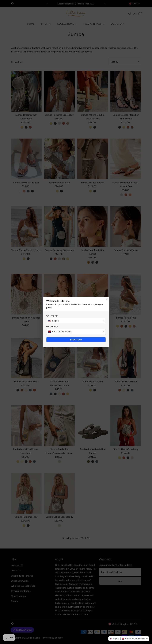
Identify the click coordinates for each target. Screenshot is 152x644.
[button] (128, 638)
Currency (54, 326)
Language (54, 315)
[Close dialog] (106, 299)
